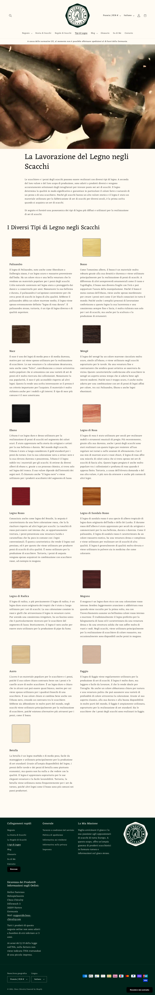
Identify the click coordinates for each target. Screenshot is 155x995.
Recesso (14, 869)
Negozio (11, 830)
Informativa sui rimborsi (54, 840)
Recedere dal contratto (139, 990)
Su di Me (11, 859)
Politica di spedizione (53, 835)
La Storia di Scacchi (16, 835)
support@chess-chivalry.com (19, 917)
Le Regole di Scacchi (17, 840)
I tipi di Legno (14, 845)
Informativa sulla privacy (55, 845)
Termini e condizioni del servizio (58, 830)
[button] (10, 15)
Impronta (47, 849)
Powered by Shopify (34, 989)
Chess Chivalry (20, 989)
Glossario (11, 854)
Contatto (11, 864)
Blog (9, 849)
